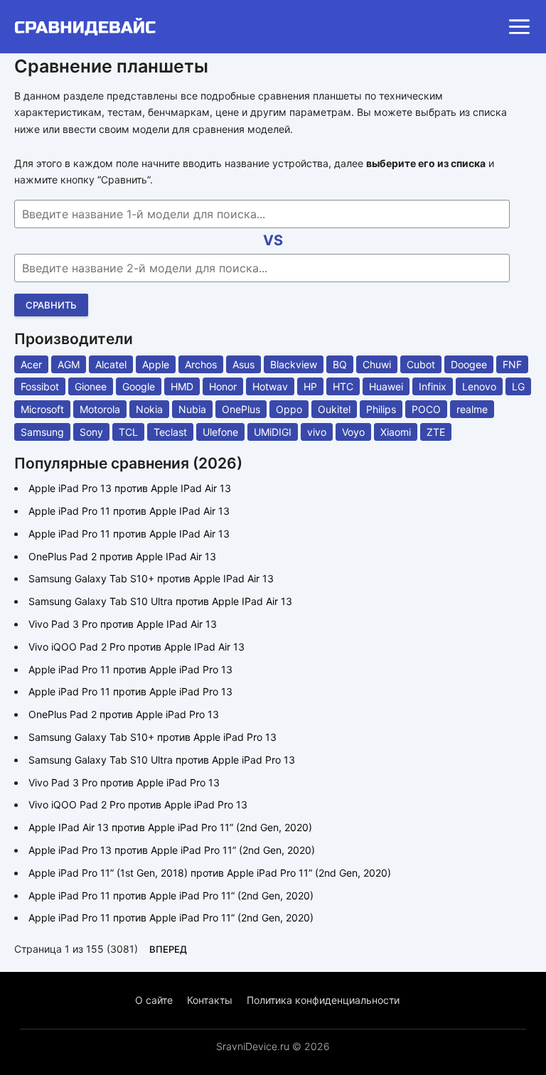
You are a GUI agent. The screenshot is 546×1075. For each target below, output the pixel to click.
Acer (31, 364)
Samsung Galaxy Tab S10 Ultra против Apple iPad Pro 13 (161, 760)
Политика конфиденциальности (323, 1000)
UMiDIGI (272, 432)
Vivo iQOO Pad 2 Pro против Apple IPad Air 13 (136, 647)
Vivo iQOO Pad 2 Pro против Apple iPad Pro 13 (137, 804)
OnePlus (241, 409)
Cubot (421, 364)
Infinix (432, 386)
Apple (155, 364)
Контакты (209, 1000)
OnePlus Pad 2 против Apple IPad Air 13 (122, 556)
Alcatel (111, 364)
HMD (182, 386)
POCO (426, 409)
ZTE (436, 432)
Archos (201, 364)
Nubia (192, 409)
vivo (316, 432)
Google (138, 386)
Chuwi (377, 364)
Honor (223, 386)
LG (518, 386)
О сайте (154, 1000)
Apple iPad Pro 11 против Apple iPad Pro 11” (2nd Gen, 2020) (171, 895)
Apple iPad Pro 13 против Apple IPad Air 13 (129, 488)
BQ (340, 364)
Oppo (289, 409)
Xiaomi (395, 432)
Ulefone (220, 432)
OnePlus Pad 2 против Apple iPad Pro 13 (123, 714)
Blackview (293, 364)
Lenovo (479, 386)
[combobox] (262, 214)
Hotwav (270, 386)
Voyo (353, 432)
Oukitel (334, 409)
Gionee (91, 386)
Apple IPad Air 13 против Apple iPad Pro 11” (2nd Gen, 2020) (170, 827)
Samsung (42, 432)
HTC (343, 386)
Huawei (386, 386)
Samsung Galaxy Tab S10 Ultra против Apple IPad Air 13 (160, 601)
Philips (381, 409)
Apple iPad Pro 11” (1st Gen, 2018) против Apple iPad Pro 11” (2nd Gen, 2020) (209, 873)
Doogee (469, 364)
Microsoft (42, 409)
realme (472, 409)
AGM (69, 364)
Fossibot (40, 386)
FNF (512, 364)
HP (310, 386)
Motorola (100, 409)
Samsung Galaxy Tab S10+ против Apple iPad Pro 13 (152, 737)
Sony (91, 432)
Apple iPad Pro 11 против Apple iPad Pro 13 (130, 669)
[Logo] (89, 27)
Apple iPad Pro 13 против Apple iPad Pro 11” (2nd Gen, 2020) (171, 850)
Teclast (170, 432)
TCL (128, 432)
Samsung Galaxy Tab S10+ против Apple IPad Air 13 (151, 578)
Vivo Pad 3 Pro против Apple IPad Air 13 (122, 624)
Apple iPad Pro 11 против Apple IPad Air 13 (129, 511)
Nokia (149, 409)
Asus (243, 364)
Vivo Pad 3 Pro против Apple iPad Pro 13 (124, 782)
